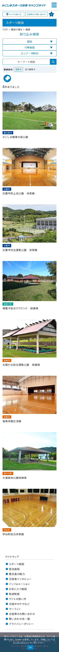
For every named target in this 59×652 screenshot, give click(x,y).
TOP (5, 29)
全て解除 (29, 69)
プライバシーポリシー (21, 624)
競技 (29, 41)
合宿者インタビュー (20, 579)
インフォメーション (19, 584)
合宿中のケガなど (19, 604)
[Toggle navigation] (54, 5)
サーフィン (15, 609)
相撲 (17, 69)
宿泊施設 (14, 569)
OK (30, 647)
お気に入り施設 (18, 589)
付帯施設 (30, 47)
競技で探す (16, 29)
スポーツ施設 (16, 564)
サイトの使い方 (15, 14)
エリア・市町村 (29, 53)
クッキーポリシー (21, 642)
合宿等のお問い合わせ (36, 14)
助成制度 (14, 594)
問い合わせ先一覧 (19, 619)
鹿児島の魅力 (17, 574)
